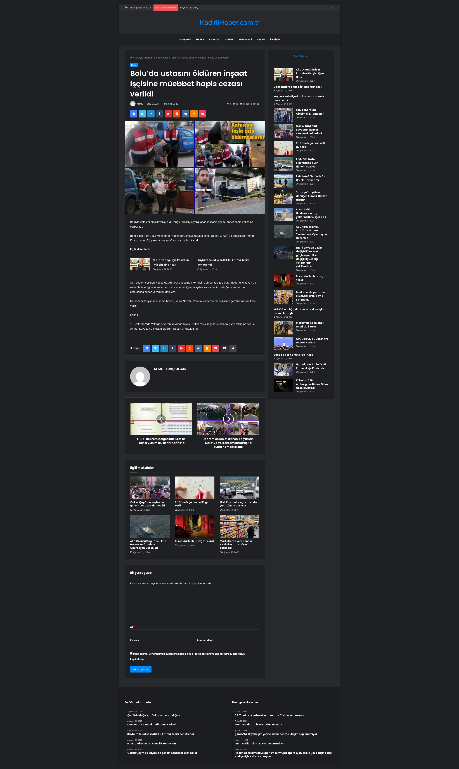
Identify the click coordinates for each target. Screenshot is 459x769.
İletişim (275, 39)
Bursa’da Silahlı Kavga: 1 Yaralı (194, 541)
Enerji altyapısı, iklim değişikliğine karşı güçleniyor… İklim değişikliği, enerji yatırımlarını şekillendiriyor (309, 257)
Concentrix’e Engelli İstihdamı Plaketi (298, 87)
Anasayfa (185, 39)
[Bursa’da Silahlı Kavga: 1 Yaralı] (194, 526)
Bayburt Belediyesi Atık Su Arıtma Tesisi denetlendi (208, 7)
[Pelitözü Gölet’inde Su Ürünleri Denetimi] (283, 181)
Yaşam (261, 39)
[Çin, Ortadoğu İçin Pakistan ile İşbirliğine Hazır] (140, 264)
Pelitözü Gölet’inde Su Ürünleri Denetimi (310, 178)
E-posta (135, 640)
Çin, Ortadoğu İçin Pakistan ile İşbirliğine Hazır (310, 73)
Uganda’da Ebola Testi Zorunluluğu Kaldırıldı (311, 366)
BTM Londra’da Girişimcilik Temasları (310, 111)
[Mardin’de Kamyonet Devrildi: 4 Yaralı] (283, 327)
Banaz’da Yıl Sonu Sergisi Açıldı (294, 355)
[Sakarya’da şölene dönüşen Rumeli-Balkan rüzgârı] (283, 197)
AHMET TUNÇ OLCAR (148, 103)
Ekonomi (214, 39)
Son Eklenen (301, 56)
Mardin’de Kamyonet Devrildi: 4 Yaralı (310, 324)
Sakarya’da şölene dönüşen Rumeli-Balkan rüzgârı (311, 196)
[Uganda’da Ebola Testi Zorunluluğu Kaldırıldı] (283, 369)
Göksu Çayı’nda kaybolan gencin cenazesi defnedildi (147, 503)
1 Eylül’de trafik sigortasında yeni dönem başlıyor (238, 503)
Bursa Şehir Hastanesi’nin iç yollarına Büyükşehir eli (311, 213)
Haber (200, 39)
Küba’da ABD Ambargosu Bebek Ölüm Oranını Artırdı (312, 384)
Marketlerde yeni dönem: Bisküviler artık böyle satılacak (236, 544)
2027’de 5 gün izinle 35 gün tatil (192, 503)
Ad (132, 626)
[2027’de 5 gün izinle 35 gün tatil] (194, 488)
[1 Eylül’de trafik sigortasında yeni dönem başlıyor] (239, 488)
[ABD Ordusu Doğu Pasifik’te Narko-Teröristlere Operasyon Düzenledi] (150, 526)
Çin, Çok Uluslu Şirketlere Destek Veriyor (312, 340)
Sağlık (229, 39)
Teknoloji (245, 39)
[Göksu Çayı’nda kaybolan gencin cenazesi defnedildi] (150, 488)
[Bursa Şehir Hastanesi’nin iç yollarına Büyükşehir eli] (283, 214)
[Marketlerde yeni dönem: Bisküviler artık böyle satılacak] (239, 526)
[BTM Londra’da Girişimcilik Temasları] (283, 115)
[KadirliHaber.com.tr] (229, 22)
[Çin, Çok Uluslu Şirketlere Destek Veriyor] (283, 343)
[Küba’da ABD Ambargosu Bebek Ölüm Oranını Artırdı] (283, 385)
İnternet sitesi (205, 640)
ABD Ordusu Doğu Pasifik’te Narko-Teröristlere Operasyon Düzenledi (148, 544)
